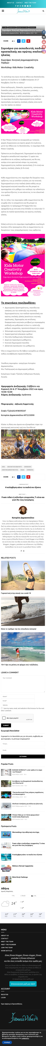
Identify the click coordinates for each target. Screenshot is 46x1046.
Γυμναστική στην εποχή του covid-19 (16, 593)
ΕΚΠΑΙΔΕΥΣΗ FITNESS (22, 27)
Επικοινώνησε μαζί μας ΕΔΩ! (23, 984)
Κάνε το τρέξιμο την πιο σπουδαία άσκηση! (18, 629)
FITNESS (5, 27)
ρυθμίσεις (25, 1038)
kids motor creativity (14, 466)
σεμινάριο (30, 470)
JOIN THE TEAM (7, 947)
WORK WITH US (6, 951)
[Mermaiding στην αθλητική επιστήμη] (6, 834)
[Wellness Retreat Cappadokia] (6, 868)
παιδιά (22, 470)
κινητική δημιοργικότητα (10, 470)
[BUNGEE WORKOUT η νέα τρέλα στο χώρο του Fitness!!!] (6, 772)
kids (3, 466)
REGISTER (4, 994)
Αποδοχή (7, 1042)
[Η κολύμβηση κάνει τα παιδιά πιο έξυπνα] (6, 857)
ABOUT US (10, 3)
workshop (27, 466)
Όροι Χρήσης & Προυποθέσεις (11, 1004)
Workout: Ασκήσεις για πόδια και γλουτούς (27, 804)
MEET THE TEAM (30, 3)
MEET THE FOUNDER (8, 944)
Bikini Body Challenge (20, 877)
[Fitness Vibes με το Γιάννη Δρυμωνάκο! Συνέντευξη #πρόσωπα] (6, 817)
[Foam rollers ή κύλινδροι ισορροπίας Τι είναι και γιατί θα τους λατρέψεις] (6, 845)
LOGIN (3, 997)
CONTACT (19, 3)
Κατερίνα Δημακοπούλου (11, 33)
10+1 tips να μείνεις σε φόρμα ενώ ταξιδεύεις (19, 665)
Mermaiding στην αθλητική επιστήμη (25, 832)
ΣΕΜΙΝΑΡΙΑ (33, 27)
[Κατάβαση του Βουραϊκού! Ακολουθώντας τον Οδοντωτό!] (6, 783)
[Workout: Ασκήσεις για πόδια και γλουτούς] (6, 806)
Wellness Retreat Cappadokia (22, 866)
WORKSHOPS (12, 27)
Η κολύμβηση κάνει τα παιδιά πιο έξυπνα (23, 487)
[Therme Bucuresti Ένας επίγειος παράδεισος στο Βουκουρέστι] (6, 794)
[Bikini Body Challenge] (6, 879)
